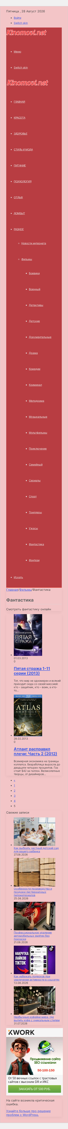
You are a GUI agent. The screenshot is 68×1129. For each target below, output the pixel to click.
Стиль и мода (23, 149)
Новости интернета (33, 243)
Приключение (38, 448)
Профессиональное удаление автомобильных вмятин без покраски (33, 936)
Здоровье (20, 133)
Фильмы (26, 259)
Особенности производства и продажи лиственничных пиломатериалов (33, 892)
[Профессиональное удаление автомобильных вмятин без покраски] (34, 929)
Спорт (33, 496)
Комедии (34, 368)
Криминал (35, 384)
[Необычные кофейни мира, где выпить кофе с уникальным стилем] (34, 1013)
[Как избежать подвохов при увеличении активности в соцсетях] (34, 973)
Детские (34, 321)
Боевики (34, 273)
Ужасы (33, 528)
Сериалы (35, 480)
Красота (19, 117)
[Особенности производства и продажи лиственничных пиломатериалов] (34, 885)
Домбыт (19, 213)
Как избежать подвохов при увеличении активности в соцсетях (37, 978)
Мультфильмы (38, 432)
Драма (33, 353)
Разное (19, 229)
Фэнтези (34, 560)
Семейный (35, 464)
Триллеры (35, 512)
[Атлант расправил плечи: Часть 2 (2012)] (28, 735)
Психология (22, 181)
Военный (34, 289)
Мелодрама (36, 400)
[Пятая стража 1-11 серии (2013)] (28, 654)
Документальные (40, 337)
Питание (20, 165)
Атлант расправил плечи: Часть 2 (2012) (35, 751)
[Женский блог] (26, 34)
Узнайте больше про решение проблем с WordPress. (28, 1113)
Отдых (18, 197)
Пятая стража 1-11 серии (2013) (32, 671)
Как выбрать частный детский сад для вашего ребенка (36, 849)
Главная (12, 590)
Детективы (36, 305)
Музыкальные (38, 416)
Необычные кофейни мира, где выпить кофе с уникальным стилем (37, 1018)
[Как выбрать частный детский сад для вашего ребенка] (34, 844)
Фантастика (36, 544)
